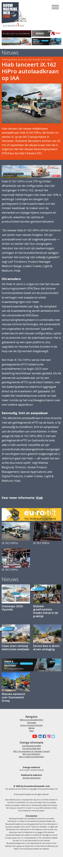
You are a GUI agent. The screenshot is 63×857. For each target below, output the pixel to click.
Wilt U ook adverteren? (31, 754)
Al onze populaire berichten (31, 725)
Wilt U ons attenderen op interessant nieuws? (31, 751)
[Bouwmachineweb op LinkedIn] (39, 736)
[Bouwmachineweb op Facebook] (44, 736)
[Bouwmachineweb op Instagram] (48, 736)
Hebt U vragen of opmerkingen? (31, 756)
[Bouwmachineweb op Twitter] (53, 736)
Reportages (31, 722)
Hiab (39, 498)
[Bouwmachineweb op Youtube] (34, 736)
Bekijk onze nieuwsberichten (31, 720)
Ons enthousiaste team (31, 748)
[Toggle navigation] (55, 7)
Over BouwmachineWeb (31, 746)
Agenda (31, 728)
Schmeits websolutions (31, 778)
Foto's (31, 731)
